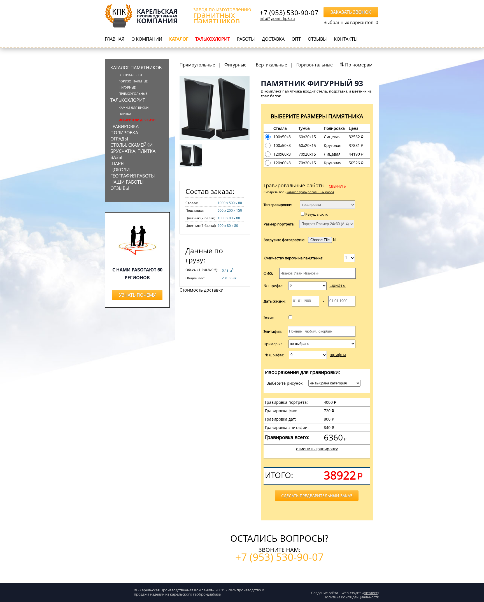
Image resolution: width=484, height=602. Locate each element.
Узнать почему (137, 295)
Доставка (273, 39)
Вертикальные (131, 75)
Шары (117, 163)
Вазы (116, 157)
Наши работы (127, 182)
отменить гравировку (317, 448)
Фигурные (235, 65)
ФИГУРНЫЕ (127, 87)
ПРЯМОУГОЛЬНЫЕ (133, 93)
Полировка (124, 133)
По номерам (359, 65)
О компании (146, 39)
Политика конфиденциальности (351, 596)
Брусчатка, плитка (132, 151)
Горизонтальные (133, 81)
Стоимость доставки (202, 290)
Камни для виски (133, 107)
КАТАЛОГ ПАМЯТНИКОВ (136, 67)
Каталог (178, 39)
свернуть (337, 186)
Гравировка (124, 126)
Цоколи (120, 170)
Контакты (346, 39)
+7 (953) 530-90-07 (289, 12)
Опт (296, 39)
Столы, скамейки (131, 145)
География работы (132, 176)
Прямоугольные (197, 65)
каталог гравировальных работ (310, 192)
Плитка (125, 114)
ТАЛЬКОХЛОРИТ (127, 100)
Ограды (119, 139)
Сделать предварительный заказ (316, 495)
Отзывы (317, 39)
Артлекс (371, 592)
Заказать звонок (351, 12)
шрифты (337, 285)
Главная (114, 39)
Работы (246, 39)
